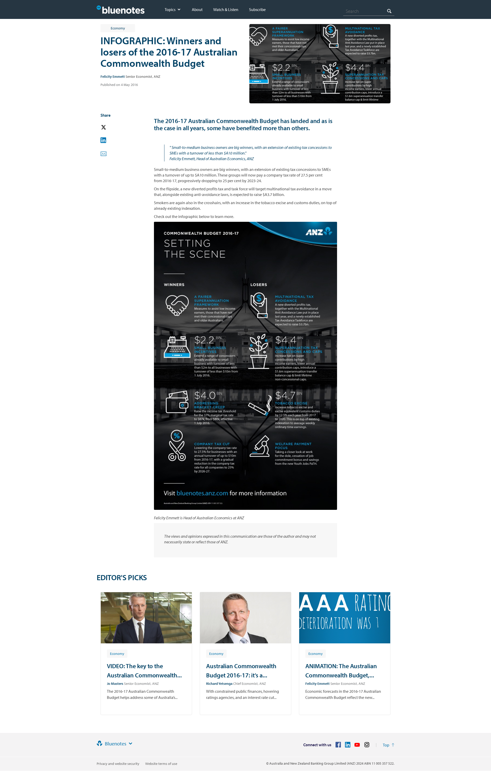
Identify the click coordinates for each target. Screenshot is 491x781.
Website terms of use (161, 763)
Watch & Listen (225, 9)
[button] (111, 127)
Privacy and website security (118, 763)
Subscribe (257, 9)
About (197, 9)
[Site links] (130, 743)
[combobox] (368, 11)
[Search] (389, 11)
